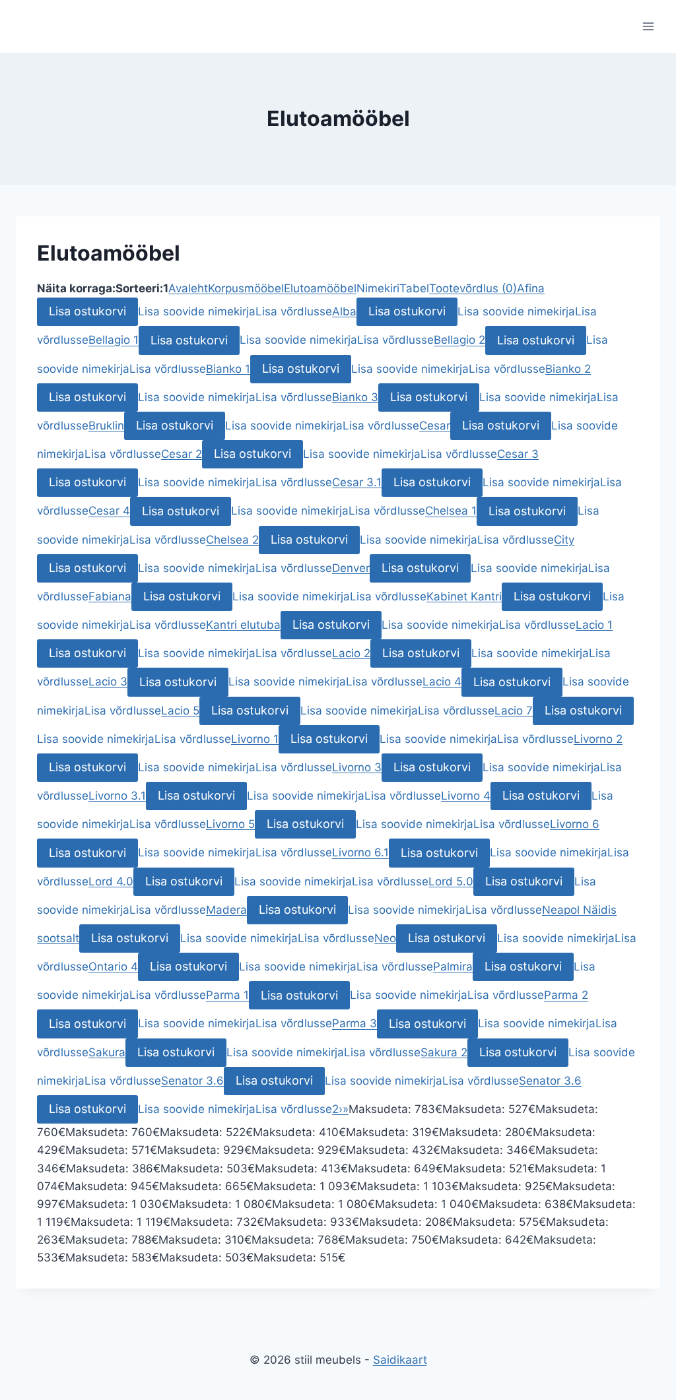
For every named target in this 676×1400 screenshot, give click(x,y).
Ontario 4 (113, 966)
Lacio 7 (513, 710)
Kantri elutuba (243, 624)
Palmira (453, 966)
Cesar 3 (518, 454)
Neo (385, 938)
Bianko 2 (568, 368)
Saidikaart (400, 1359)
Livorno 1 (255, 739)
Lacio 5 (180, 710)
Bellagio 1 (113, 340)
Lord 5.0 (450, 881)
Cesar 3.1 (357, 482)
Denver (351, 568)
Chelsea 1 (451, 511)
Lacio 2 (351, 653)
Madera (226, 909)
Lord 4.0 (110, 881)
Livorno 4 (465, 795)
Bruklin (106, 425)
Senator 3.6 (192, 1080)
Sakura (106, 1052)
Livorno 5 (230, 824)
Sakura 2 (444, 1052)
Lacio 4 (441, 682)
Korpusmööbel (246, 288)
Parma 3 (354, 1024)
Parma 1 (227, 995)
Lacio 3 (107, 682)
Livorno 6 (574, 824)
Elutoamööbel (320, 288)
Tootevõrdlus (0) (473, 288)
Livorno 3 (357, 767)
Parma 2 (566, 995)
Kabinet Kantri (464, 596)
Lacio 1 (594, 624)
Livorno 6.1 (360, 853)
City (564, 539)
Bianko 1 (228, 368)
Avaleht (188, 288)
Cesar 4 (109, 511)
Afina (531, 288)
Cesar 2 (181, 454)
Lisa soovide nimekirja (196, 311)
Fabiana (109, 596)
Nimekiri (377, 288)
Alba (344, 311)
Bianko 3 (355, 397)
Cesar (434, 425)
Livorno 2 (598, 739)
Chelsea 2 (232, 539)
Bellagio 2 (459, 340)
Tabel (414, 288)
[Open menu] (648, 26)
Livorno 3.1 (117, 795)
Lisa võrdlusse (293, 311)
